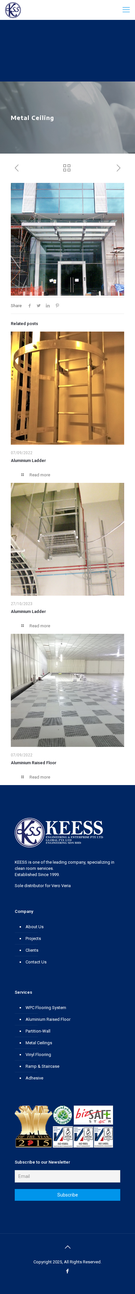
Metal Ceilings (39, 1042)
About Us (35, 926)
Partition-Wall (38, 1031)
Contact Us (36, 961)
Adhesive (34, 1078)
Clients (32, 950)
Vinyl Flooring (38, 1054)
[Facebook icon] (67, 1271)
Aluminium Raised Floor (33, 762)
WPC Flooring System (46, 1007)
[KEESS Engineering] (13, 10)
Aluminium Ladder (28, 460)
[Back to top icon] (67, 1247)
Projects (33, 938)
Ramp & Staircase (42, 1066)
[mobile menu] (126, 9)
